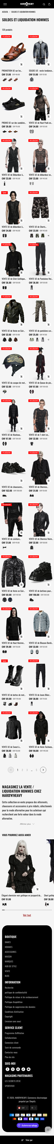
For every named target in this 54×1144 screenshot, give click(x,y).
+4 (48, 235)
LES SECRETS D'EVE (13, 1081)
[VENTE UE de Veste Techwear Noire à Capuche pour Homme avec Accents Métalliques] (41, 728)
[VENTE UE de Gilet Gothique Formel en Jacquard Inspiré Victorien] (13, 259)
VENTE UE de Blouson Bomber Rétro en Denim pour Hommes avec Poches (41, 643)
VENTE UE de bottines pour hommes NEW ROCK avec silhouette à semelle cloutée (40, 591)
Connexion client (11, 1042)
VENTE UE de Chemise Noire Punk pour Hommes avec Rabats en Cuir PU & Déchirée (40, 539)
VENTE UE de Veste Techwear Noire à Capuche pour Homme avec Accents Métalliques (41, 747)
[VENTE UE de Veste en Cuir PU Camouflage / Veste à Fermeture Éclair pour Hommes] (13, 571)
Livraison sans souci (13, 1021)
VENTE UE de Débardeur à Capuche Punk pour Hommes (13, 175)
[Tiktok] (23, 1069)
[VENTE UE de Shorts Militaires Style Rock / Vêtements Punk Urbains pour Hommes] (41, 207)
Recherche (9, 987)
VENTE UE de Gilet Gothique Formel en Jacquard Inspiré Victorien (13, 279)
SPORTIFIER (9, 1086)
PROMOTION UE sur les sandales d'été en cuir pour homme (13, 71)
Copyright (9, 1016)
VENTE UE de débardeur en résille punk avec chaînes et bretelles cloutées (40, 175)
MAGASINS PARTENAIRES (19, 1075)
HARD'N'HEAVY (21, 1097)
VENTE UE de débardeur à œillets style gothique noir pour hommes (12, 227)
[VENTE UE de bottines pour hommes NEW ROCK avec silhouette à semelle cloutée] (41, 571)
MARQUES (9, 961)
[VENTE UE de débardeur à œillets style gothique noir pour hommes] (13, 207)
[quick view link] (21, 64)
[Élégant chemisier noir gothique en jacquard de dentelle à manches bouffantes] (22, 866)
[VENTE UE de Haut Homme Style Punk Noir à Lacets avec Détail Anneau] (13, 624)
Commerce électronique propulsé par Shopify (33, 1099)
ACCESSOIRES (10, 951)
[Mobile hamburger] (5, 4)
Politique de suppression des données (20, 1007)
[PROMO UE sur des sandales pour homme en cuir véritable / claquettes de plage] (13, 103)
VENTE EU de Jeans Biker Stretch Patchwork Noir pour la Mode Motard (40, 695)
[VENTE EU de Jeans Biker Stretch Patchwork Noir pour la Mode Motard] (41, 676)
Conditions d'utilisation (14, 1011)
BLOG (7, 975)
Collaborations (11, 1037)
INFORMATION (12, 982)
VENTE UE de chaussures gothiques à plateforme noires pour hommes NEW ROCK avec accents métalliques (12, 487)
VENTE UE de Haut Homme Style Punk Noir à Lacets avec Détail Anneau (13, 643)
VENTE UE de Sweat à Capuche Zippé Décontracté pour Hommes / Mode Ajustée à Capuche (14, 747)
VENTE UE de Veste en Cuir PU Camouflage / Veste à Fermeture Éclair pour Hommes (13, 591)
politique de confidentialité (16, 992)
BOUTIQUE (10, 936)
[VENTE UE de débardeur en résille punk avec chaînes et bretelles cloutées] (41, 155)
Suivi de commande (13, 1047)
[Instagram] (12, 1069)
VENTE (7, 971)
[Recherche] (44, 4)
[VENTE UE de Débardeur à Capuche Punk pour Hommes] (13, 155)
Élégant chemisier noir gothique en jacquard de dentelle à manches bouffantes (21, 895)
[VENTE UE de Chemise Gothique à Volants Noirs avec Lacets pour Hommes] (41, 467)
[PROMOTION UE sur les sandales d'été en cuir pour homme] (13, 51)
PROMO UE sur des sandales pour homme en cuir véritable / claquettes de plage (14, 123)
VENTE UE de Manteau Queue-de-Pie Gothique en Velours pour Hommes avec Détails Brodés (13, 435)
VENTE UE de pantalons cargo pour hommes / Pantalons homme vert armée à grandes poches (41, 331)
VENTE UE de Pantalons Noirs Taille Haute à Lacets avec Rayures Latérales (41, 279)
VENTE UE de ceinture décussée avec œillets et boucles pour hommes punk (13, 539)
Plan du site (10, 1057)
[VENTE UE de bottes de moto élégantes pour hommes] (13, 676)
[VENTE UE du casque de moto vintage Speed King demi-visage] (13, 363)
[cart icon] (49, 4)
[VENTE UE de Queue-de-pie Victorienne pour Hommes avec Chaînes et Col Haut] (41, 363)
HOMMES (8, 947)
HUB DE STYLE (11, 966)
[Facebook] (7, 1069)
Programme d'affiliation (14, 1033)
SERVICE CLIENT (14, 1027)
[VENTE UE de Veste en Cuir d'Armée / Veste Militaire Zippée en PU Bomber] (13, 311)
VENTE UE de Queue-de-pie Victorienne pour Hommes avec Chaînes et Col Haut (40, 383)
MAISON (8, 956)
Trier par (29, 1140)
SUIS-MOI (10, 1063)
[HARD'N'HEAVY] (27, 4)
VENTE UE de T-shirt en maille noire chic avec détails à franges (41, 435)
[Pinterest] (18, 1069)
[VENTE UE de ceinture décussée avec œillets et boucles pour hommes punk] (13, 519)
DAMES (8, 942)
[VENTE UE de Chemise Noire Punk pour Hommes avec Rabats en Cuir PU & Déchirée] (41, 519)
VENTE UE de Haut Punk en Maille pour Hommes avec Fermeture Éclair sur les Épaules (40, 123)
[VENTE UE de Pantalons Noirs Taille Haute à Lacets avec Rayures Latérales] (41, 259)
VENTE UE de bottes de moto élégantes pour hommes (13, 695)
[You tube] (28, 1069)
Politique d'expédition (13, 1002)
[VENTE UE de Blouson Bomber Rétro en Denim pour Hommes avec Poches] (41, 624)
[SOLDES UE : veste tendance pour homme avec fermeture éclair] (41, 51)
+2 (48, 339)
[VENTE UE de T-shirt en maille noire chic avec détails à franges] (41, 415)
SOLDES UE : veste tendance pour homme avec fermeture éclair (40, 71)
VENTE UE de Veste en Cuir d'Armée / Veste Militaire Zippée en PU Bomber (13, 331)
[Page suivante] (43, 770)
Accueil (5, 11)
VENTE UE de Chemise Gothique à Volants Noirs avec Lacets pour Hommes (39, 487)
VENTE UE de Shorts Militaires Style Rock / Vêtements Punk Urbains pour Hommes (41, 227)
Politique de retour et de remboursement (21, 997)
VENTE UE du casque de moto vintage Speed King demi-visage (14, 383)
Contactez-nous (11, 1052)
